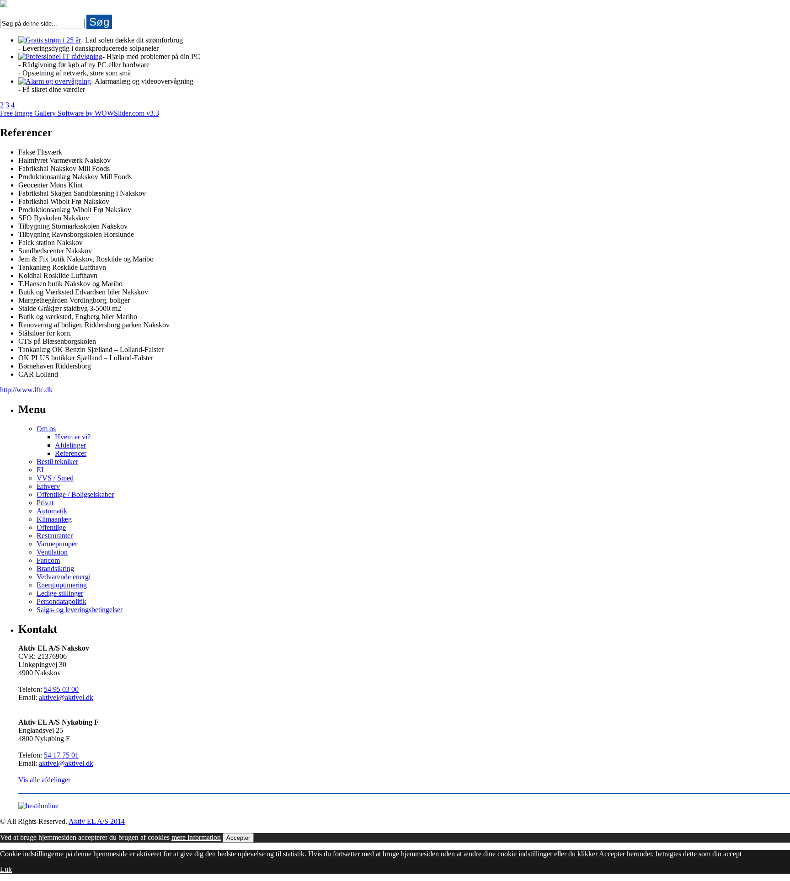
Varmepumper (57, 544)
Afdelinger (70, 445)
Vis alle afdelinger (44, 780)
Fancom (48, 560)
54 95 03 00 (61, 689)
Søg (99, 22)
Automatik (52, 511)
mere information (196, 837)
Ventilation (52, 552)
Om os (46, 428)
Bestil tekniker (57, 461)
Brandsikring (55, 568)
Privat (45, 503)
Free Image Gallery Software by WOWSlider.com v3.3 (79, 113)
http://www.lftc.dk (26, 390)
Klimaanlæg (54, 519)
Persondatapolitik (61, 601)
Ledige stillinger (60, 593)
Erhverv (48, 486)
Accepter (238, 837)
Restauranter (55, 535)
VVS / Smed (55, 478)
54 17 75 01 (61, 755)
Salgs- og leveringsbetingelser (80, 610)
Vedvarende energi (64, 577)
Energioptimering (62, 585)
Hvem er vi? (73, 437)
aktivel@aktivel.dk (66, 697)
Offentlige (51, 527)
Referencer (70, 453)
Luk (6, 869)
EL (41, 470)
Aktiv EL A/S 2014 (97, 821)
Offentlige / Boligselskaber (75, 494)
